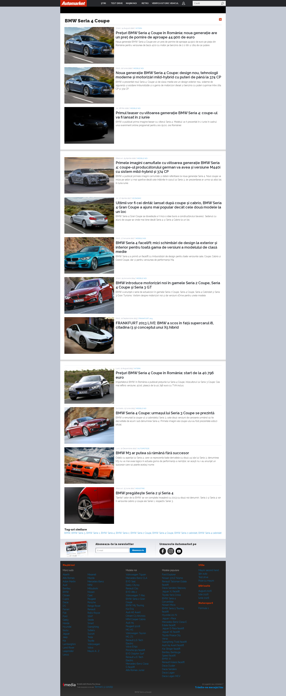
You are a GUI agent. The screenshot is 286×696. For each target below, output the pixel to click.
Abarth (66, 574)
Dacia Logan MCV (171, 676)
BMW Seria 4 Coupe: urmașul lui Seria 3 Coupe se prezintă (165, 413)
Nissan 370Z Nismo (172, 578)
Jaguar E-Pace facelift (173, 628)
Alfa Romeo (68, 578)
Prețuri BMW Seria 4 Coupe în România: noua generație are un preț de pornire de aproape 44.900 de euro (166, 35)
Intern (139, 28)
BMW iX (166, 658)
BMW (67, 533)
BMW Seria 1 (93, 533)
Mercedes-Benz (96, 581)
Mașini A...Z (93, 651)
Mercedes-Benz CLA (136, 578)
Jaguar (66, 633)
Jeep (65, 637)
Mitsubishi (93, 588)
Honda (66, 623)
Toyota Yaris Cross (171, 595)
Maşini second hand (208, 570)
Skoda (91, 619)
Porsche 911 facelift (135, 650)
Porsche (92, 602)
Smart (91, 623)
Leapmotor (68, 651)
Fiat (64, 612)
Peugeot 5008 (133, 626)
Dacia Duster (168, 665)
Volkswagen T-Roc (135, 595)
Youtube (179, 551)
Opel (90, 595)
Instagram (170, 551)
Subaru (91, 630)
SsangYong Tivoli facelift (174, 641)
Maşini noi (69, 565)
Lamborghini (69, 644)
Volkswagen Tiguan (136, 574)
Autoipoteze (143, 448)
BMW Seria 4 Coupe (162, 533)
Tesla (90, 637)
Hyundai (67, 626)
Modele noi (138, 68)
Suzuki (91, 633)
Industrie (139, 488)
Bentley (67, 588)
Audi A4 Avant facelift (173, 645)
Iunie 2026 (203, 598)
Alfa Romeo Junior (135, 670)
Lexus (66, 654)
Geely (66, 619)
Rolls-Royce (94, 612)
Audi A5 (130, 622)
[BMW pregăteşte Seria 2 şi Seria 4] (89, 523)
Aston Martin (69, 581)
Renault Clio (132, 588)
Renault (91, 609)
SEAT (90, 616)
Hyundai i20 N (169, 615)
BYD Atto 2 (131, 592)
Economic (136, 198)
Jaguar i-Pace (169, 618)
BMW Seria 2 (122, 533)
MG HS (129, 629)
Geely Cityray (133, 585)
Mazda (91, 578)
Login (183, 3)
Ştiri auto (202, 573)
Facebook (162, 551)
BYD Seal (131, 581)
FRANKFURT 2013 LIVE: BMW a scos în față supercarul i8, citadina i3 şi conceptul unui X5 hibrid (165, 325)
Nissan (91, 592)
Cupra (66, 599)
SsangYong (93, 626)
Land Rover (68, 647)
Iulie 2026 (203, 594)
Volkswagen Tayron (136, 633)
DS (64, 606)
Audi (65, 585)
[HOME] (73, 3)
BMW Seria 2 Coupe (141, 533)
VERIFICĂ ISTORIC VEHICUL (165, 3)
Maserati (92, 574)
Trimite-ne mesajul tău (209, 687)
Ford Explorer (169, 574)
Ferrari (66, 609)
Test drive (203, 577)
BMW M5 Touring (135, 605)
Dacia (65, 602)
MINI (90, 585)
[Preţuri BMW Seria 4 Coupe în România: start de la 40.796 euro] (89, 403)
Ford (65, 616)
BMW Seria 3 (78, 533)
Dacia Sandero (169, 669)
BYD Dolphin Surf (135, 653)
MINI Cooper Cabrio (135, 619)
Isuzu (65, 630)
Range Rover (94, 606)
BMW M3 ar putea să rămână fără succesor (152, 453)
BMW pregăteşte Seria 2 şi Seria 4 (144, 493)
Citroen (66, 595)
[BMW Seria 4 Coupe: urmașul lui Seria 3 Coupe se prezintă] (89, 443)
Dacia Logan (168, 672)
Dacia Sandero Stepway (174, 588)
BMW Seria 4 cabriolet (209, 533)
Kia (64, 640)
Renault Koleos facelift (173, 662)
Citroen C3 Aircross (135, 615)
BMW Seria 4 (108, 533)
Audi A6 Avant (133, 612)
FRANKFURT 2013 (146, 318)
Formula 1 (203, 608)
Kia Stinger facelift (171, 648)
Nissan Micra (168, 605)
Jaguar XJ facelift (171, 591)
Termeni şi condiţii (104, 687)
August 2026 (205, 591)
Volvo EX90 (132, 646)
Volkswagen (94, 644)
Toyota (91, 640)
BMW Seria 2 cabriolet (185, 533)
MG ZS (129, 636)
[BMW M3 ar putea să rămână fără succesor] (89, 483)
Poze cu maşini (206, 580)
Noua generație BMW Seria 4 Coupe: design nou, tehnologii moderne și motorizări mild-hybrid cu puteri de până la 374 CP (168, 75)
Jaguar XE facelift (171, 632)
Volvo (90, 647)
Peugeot (92, 599)
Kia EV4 (130, 609)
